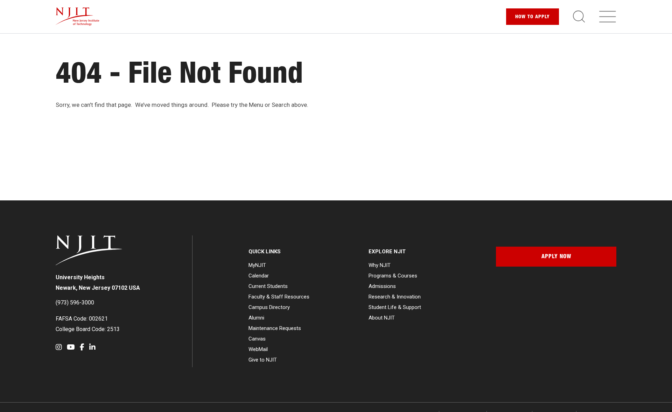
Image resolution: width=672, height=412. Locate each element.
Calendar (258, 276)
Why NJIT (380, 265)
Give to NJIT (262, 360)
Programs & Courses (393, 276)
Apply (532, 17)
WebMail (258, 349)
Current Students (268, 286)
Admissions (382, 286)
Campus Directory (269, 307)
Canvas (257, 339)
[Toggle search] (579, 16)
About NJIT (382, 318)
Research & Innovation (395, 297)
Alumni (256, 318)
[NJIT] (77, 16)
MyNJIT (257, 265)
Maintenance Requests (274, 328)
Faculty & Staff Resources (278, 297)
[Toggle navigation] (607, 16)
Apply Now (556, 257)
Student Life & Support (395, 307)
